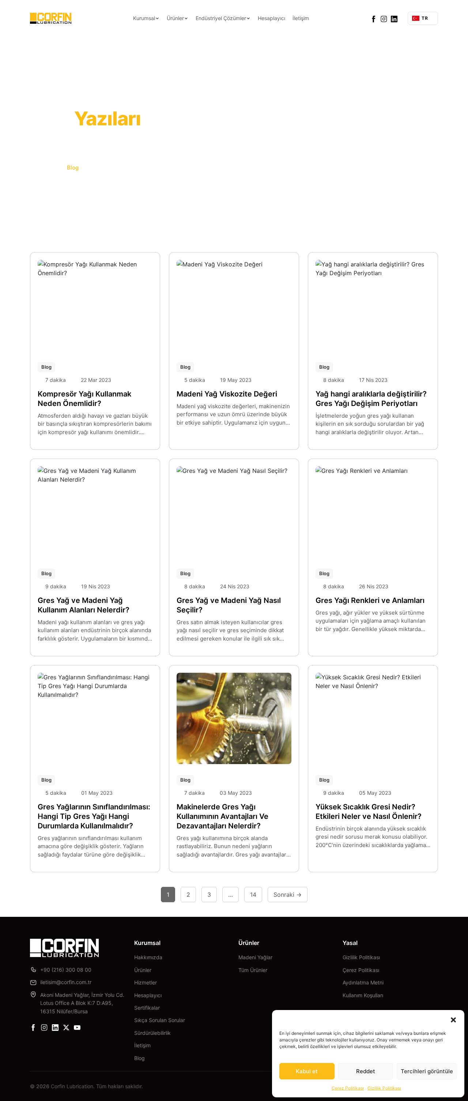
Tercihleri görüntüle (427, 1071)
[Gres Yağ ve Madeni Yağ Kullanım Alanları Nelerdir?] (95, 512)
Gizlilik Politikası (384, 1088)
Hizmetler (145, 982)
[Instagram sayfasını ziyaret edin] (384, 18)
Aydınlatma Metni (363, 982)
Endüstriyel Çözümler (221, 18)
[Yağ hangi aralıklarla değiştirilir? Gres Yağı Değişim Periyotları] (373, 305)
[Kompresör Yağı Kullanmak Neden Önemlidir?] (95, 305)
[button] (453, 1019)
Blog (46, 367)
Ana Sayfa (44, 167)
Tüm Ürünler (252, 970)
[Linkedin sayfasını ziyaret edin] (394, 18)
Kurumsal (144, 18)
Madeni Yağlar (255, 957)
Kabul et (307, 1071)
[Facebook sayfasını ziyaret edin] (373, 18)
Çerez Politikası (348, 1088)
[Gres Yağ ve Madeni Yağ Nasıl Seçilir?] (234, 512)
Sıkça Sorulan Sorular (159, 1020)
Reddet (365, 1071)
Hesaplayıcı (271, 18)
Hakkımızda (148, 957)
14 (253, 894)
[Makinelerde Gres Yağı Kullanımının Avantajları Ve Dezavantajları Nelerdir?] (234, 718)
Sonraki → (287, 894)
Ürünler (175, 18)
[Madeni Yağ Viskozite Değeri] (234, 305)
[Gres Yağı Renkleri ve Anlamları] (373, 512)
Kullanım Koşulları (363, 995)
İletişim (300, 18)
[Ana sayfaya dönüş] (50, 18)
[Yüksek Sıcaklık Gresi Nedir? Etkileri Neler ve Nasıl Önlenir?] (373, 718)
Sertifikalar (147, 1008)
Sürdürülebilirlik (152, 1033)
